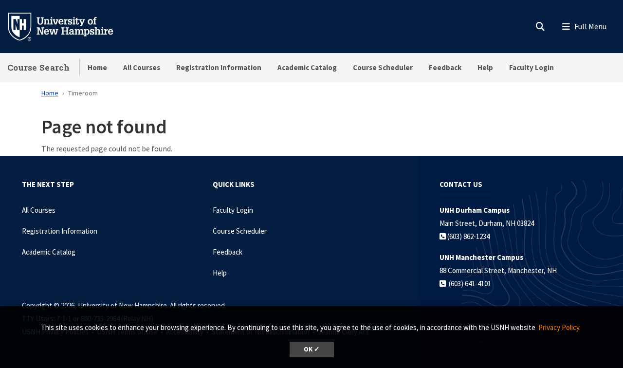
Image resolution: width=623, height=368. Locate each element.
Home (97, 67)
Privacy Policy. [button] (559, 327)
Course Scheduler (383, 67)
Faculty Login (531, 67)
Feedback (445, 67)
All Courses (141, 67)
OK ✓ (312, 349)
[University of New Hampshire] (68, 26)
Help (485, 67)
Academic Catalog (307, 67)
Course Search (38, 67)
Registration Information (218, 67)
